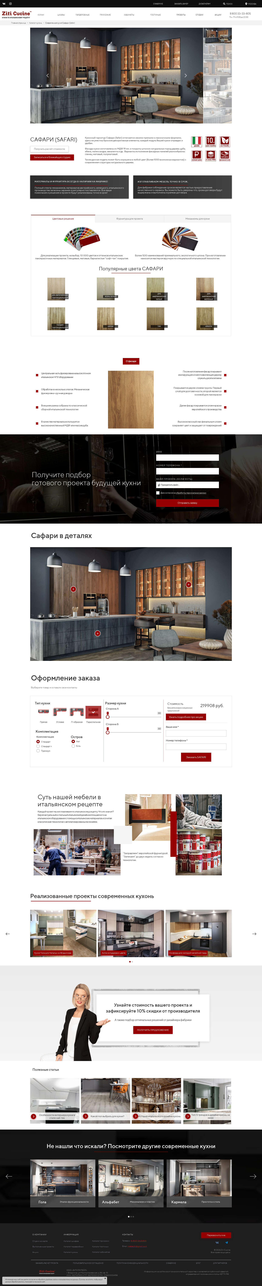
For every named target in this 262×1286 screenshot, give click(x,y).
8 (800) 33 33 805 (138, 1241)
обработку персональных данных (191, 493)
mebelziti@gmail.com (137, 1246)
